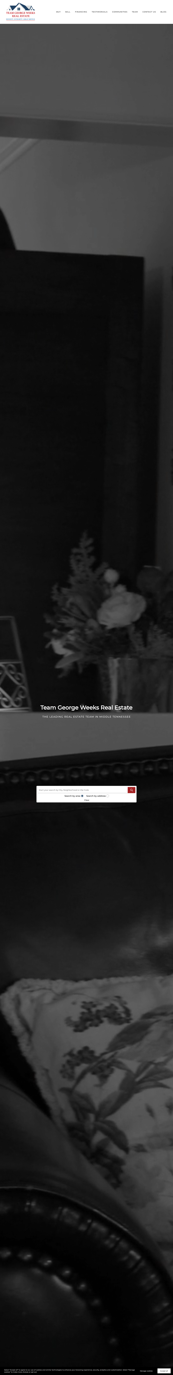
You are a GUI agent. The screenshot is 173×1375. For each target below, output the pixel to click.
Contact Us (149, 12)
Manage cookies (146, 1371)
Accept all (164, 1371)
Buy (58, 12)
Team (135, 12)
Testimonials (100, 12)
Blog (164, 12)
